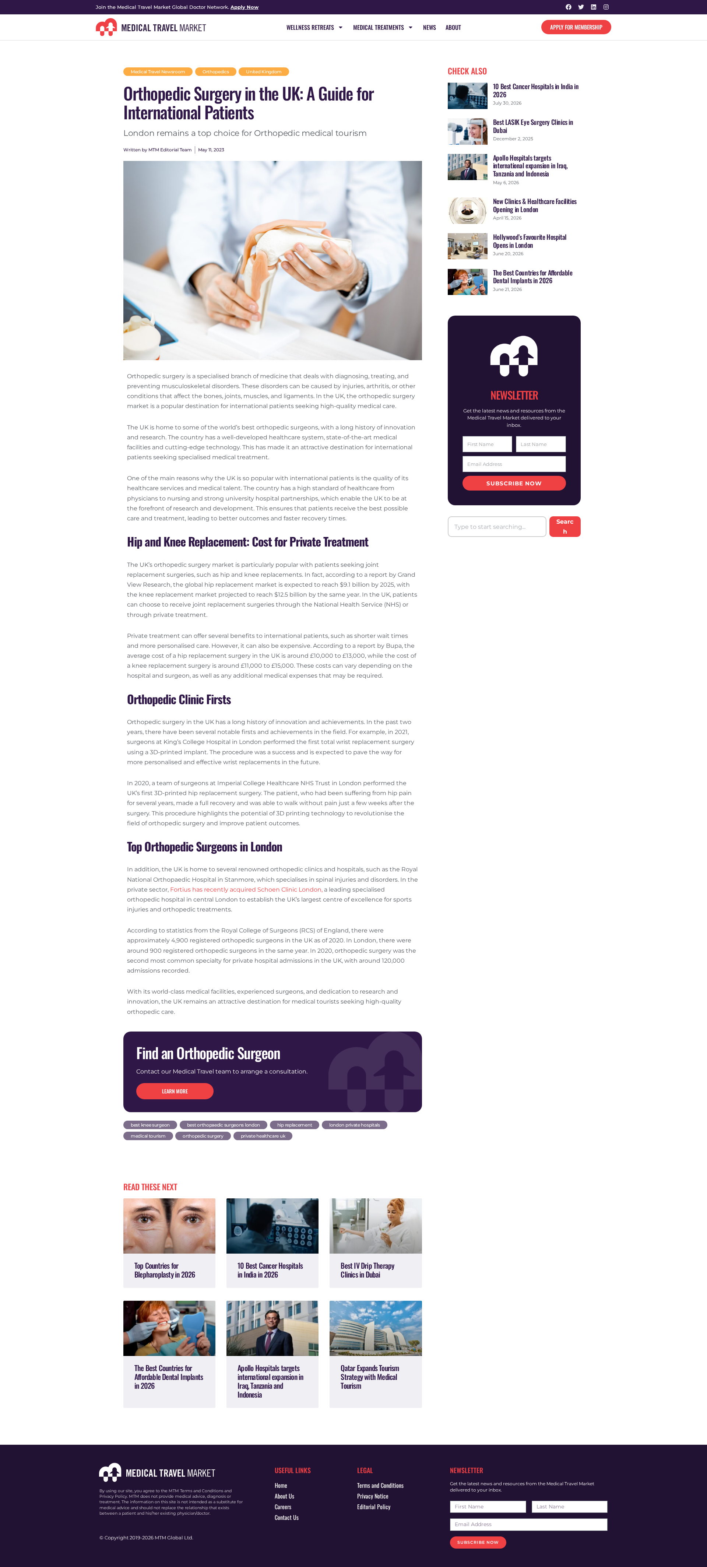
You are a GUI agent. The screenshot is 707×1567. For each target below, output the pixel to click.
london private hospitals (354, 1125)
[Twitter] (581, 7)
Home (281, 1485)
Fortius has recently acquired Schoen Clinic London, (246, 889)
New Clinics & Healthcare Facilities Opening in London (535, 205)
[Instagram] (606, 7)
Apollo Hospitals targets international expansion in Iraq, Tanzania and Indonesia (270, 1381)
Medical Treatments (378, 27)
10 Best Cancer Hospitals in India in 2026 (270, 1270)
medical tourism (148, 1136)
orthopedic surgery (203, 1136)
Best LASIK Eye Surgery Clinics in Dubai (533, 126)
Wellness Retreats (310, 27)
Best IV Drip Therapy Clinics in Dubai (367, 1270)
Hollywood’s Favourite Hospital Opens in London (530, 241)
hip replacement (294, 1125)
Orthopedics (216, 71)
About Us (284, 1496)
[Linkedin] (593, 7)
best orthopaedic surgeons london (223, 1125)
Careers (283, 1506)
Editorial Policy (373, 1506)
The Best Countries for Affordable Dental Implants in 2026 (168, 1376)
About (453, 27)
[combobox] (497, 526)
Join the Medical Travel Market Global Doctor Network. (177, 7)
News (429, 27)
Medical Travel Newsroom (158, 71)
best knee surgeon (150, 1125)
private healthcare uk (263, 1136)
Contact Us (287, 1517)
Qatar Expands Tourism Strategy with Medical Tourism (370, 1376)
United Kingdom (264, 71)
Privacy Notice (372, 1496)
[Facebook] (568, 7)
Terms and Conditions (380, 1485)
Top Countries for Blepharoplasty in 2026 (164, 1270)
